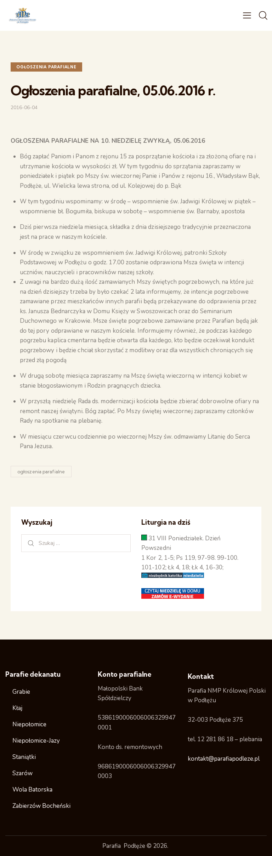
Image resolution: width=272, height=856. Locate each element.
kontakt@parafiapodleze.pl (224, 759)
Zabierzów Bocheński (41, 806)
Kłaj (17, 708)
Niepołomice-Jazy (36, 741)
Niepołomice (29, 724)
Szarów (22, 773)
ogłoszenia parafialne (46, 66)
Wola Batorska (32, 789)
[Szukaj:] (76, 543)
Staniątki (24, 757)
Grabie (21, 692)
